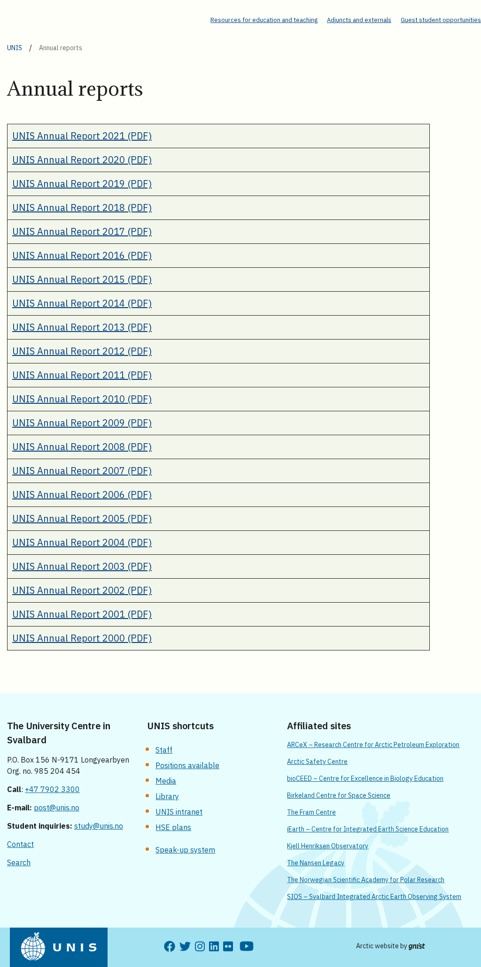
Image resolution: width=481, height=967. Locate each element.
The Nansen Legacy (315, 863)
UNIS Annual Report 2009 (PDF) (82, 422)
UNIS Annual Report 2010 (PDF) (82, 399)
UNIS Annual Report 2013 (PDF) (82, 327)
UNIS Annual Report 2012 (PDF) (82, 351)
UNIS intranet (178, 811)
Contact (20, 844)
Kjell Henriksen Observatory (327, 846)
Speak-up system (185, 849)
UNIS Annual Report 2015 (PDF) (82, 279)
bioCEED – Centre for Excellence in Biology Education (365, 778)
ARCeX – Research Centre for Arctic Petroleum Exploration (373, 744)
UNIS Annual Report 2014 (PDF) (82, 303)
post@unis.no (56, 807)
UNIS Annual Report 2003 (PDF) (82, 566)
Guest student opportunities (441, 20)
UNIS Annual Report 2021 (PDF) (82, 135)
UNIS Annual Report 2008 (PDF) (82, 446)
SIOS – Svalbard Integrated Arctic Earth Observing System (374, 896)
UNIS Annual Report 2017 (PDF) (82, 231)
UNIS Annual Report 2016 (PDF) (82, 255)
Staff (163, 750)
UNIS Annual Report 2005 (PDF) (82, 518)
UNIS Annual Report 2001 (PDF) (82, 614)
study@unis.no (98, 826)
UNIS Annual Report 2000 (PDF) (82, 638)
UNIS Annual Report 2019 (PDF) (82, 183)
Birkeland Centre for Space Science (338, 795)
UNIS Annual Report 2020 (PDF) (82, 159)
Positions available (187, 765)
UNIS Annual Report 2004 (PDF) (82, 542)
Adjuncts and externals (359, 20)
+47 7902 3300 (52, 789)
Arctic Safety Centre (317, 761)
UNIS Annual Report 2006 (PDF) (82, 494)
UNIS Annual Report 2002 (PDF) (82, 590)
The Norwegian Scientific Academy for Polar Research (365, 880)
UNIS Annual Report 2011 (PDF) (82, 375)
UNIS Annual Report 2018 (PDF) (82, 207)
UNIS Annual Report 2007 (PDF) (82, 470)
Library (167, 796)
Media (165, 781)
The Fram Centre (311, 812)
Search (19, 862)
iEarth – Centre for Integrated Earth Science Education (368, 829)
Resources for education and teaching (264, 20)
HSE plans (173, 827)
